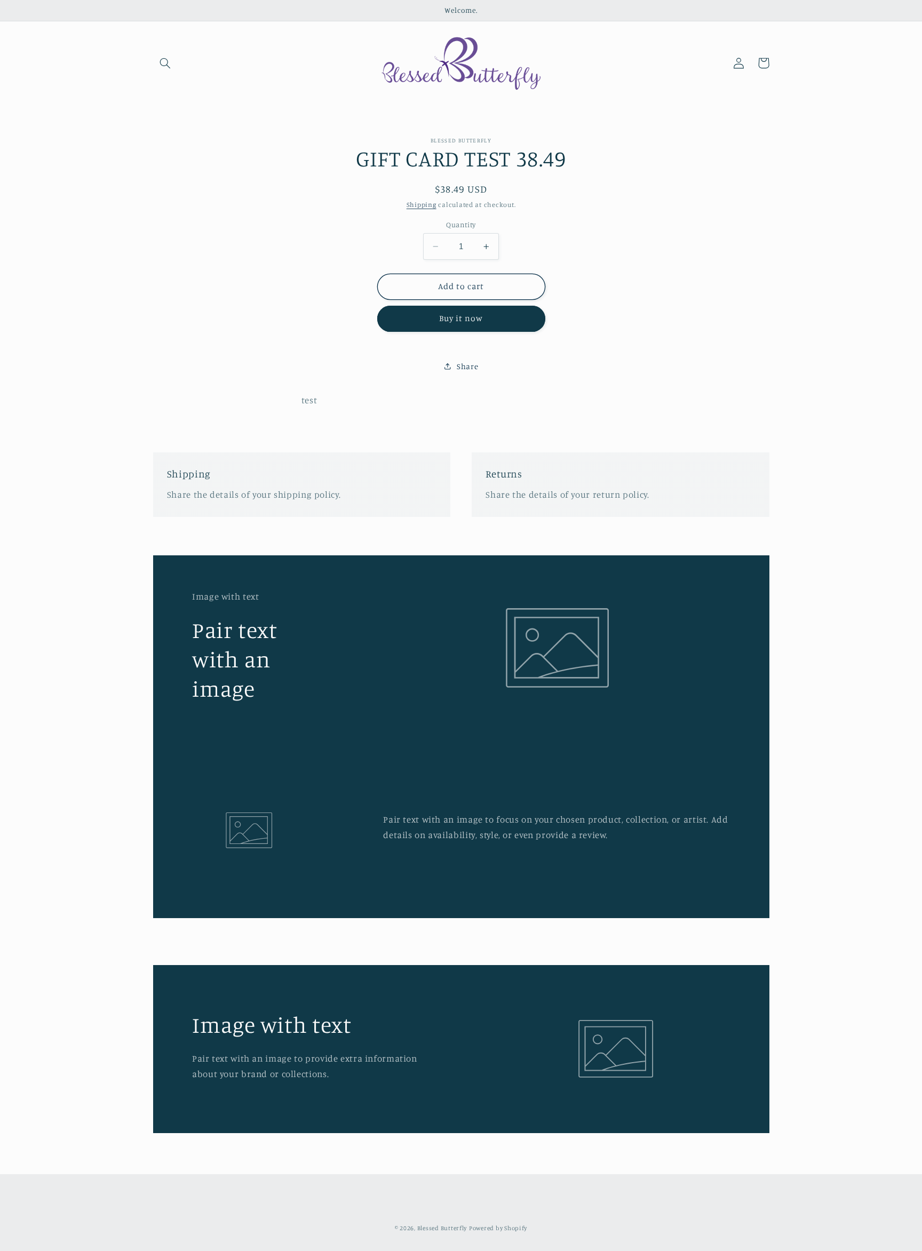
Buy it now (461, 318)
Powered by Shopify (498, 1228)
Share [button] (467, 366)
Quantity (460, 224)
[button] (165, 63)
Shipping (421, 205)
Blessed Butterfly (442, 1228)
